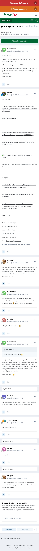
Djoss (9, 92)
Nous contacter (19, 545)
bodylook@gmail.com (13, 241)
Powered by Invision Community (19, 548)
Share (10, 529)
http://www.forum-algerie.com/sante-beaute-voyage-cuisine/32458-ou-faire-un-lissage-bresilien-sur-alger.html (17, 206)
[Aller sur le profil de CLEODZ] (4, 397)
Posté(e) (17, 51)
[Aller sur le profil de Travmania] (4, 422)
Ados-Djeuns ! (24, 34)
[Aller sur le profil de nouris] (4, 320)
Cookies (30, 545)
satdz (9, 448)
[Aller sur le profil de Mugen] (4, 261)
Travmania (12, 420)
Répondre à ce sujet (19, 41)
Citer (8, 84)
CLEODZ (11, 395)
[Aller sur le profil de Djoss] (4, 94)
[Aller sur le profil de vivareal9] (4, 50)
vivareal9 (7, 32)
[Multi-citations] (3, 84)
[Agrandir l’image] (19, 156)
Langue (8, 545)
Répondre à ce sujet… (14, 518)
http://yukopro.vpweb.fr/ (10, 118)
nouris (10, 319)
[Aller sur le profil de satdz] (4, 449)
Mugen (10, 260)
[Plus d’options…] (35, 50)
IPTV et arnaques (18, 9)
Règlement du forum (18, 3)
